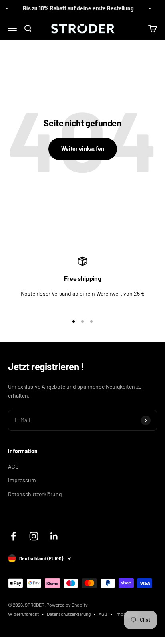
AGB (13, 466)
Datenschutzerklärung (35, 494)
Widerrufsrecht (23, 614)
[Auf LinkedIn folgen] (54, 536)
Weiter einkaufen (82, 148)
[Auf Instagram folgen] (33, 536)
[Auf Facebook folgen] (13, 536)
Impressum (22, 480)
